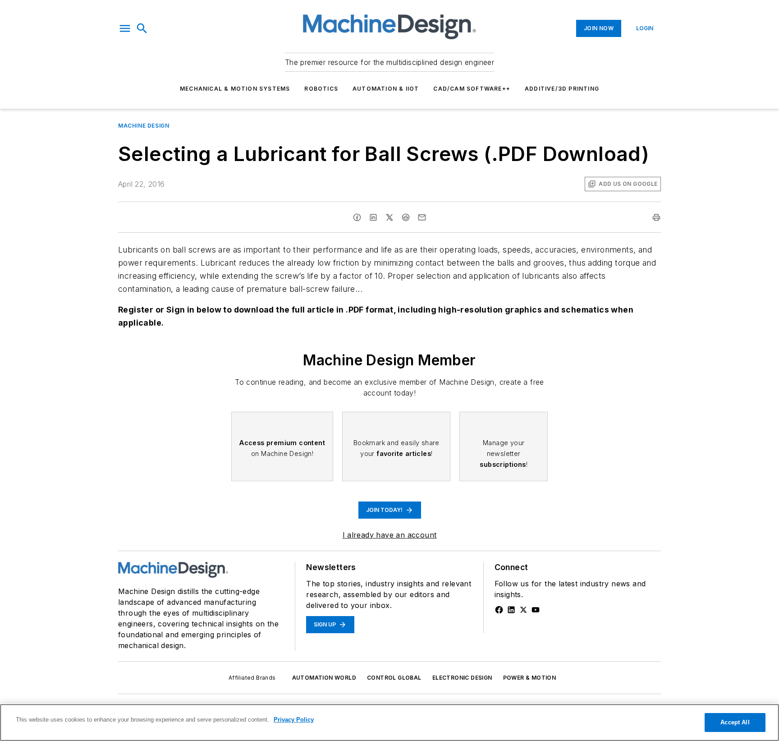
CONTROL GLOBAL (394, 677)
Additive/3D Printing (562, 88)
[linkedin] (373, 217)
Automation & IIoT (386, 88)
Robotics (321, 88)
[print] (656, 217)
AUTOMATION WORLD (324, 677)
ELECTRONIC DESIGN (462, 677)
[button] (125, 28)
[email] (421, 217)
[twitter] (389, 217)
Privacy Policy (294, 719)
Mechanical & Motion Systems (235, 88)
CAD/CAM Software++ (471, 88)
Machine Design (143, 125)
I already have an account (390, 534)
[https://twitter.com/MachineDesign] (523, 609)
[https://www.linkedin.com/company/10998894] (511, 609)
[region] (389, 722)
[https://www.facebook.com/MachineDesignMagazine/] (499, 609)
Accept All (734, 722)
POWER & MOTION (529, 677)
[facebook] (357, 217)
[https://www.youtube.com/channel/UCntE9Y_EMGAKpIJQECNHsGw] (535, 609)
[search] (142, 28)
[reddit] (405, 217)
